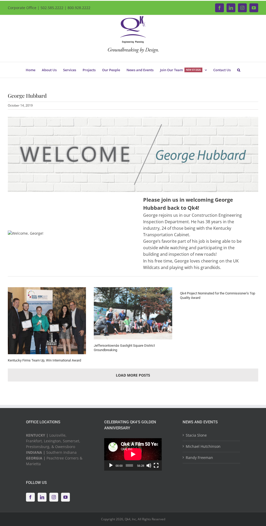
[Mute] (148, 465)
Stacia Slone (196, 435)
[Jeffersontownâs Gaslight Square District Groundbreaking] (133, 313)
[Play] (111, 465)
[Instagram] (53, 497)
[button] (239, 70)
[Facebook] (30, 497)
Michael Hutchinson (203, 446)
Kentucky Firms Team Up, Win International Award (44, 360)
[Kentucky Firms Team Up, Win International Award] (47, 320)
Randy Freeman (199, 457)
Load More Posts (133, 375)
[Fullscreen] (156, 465)
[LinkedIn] (42, 497)
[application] (133, 454)
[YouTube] (65, 497)
